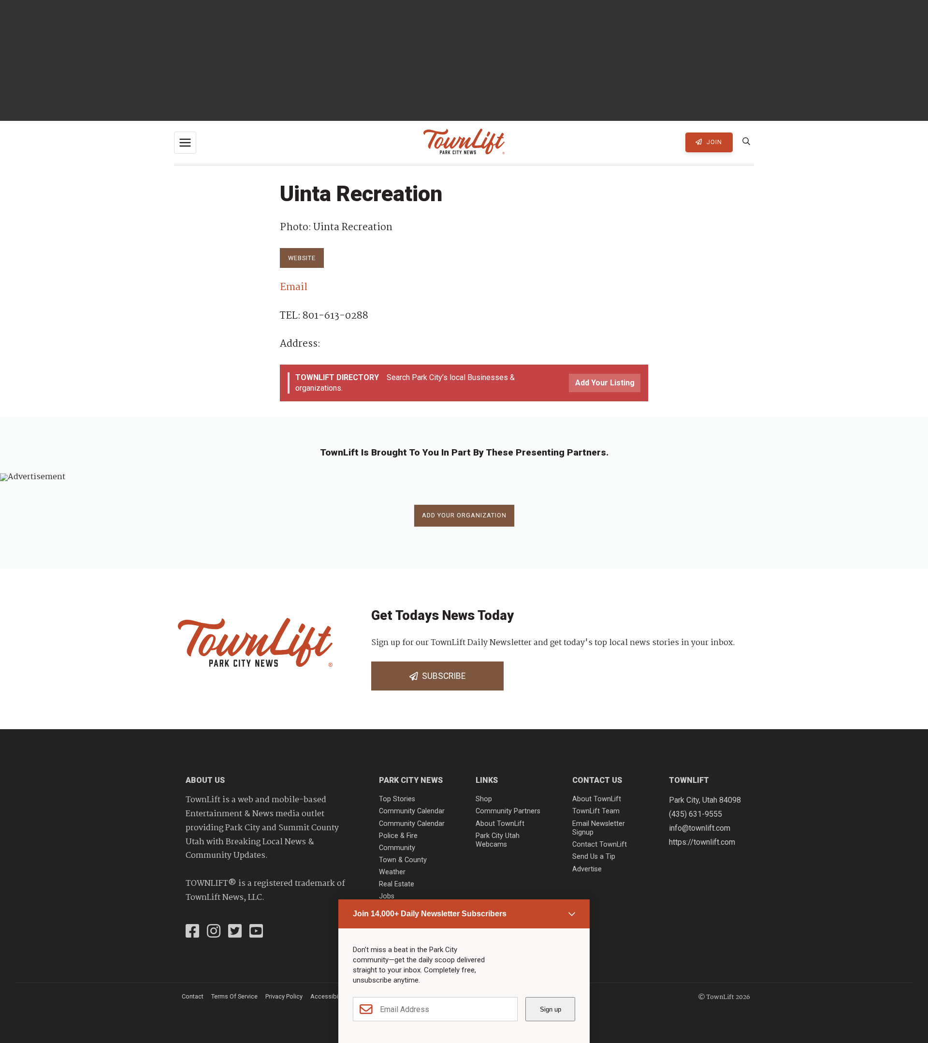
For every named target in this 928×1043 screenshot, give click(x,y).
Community (397, 848)
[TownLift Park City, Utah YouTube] (256, 932)
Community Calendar (412, 811)
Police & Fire (398, 836)
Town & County (403, 860)
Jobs (386, 896)
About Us (205, 780)
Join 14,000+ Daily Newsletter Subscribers (430, 914)
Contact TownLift (599, 844)
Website (302, 258)
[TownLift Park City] (464, 142)
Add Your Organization (464, 515)
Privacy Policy (284, 996)
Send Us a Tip (593, 856)
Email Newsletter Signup (598, 828)
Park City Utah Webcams (498, 840)
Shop (484, 799)
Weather (392, 872)
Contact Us (597, 780)
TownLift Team (596, 811)
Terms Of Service (234, 996)
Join (713, 142)
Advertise (587, 869)
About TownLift (500, 824)
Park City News (411, 780)
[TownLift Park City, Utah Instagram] (213, 932)
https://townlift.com (702, 842)
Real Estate (396, 884)
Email (293, 287)
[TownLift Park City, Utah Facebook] (192, 932)
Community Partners (508, 811)
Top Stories (397, 799)
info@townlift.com (699, 828)
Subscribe (441, 676)
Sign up (550, 1009)
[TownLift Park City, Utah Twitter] (235, 932)
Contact (192, 996)
